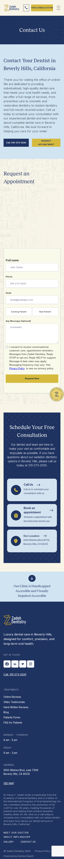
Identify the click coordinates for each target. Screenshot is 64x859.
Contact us (28, 841)
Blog (6, 712)
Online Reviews (12, 696)
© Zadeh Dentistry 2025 (17, 851)
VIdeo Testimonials (14, 702)
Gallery (9, 841)
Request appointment (46, 143)
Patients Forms (12, 717)
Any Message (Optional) (18, 321)
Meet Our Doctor (16, 832)
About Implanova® (17, 837)
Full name (12, 260)
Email (8, 293)
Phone (9, 276)
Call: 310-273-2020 (16, 142)
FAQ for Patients (13, 722)
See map (9, 783)
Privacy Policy (17, 368)
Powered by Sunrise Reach (19, 856)
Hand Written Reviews (16, 707)
